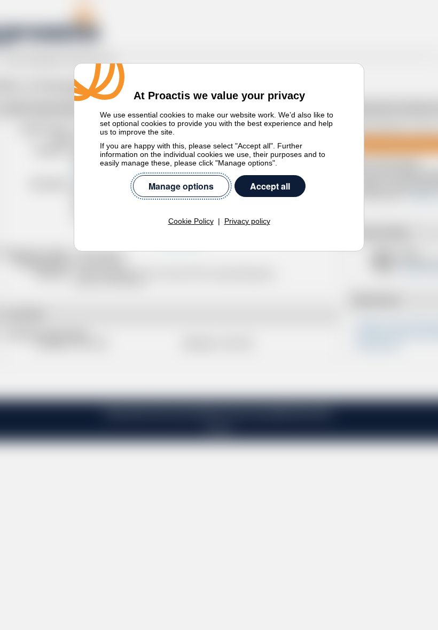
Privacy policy (247, 221)
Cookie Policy (191, 221)
